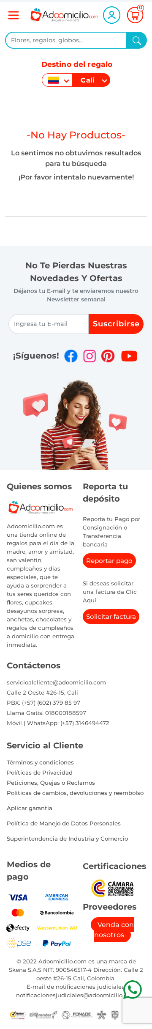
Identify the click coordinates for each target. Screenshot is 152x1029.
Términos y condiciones (40, 762)
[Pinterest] (107, 356)
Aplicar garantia (29, 808)
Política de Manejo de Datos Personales (64, 823)
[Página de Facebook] (71, 356)
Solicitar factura (111, 616)
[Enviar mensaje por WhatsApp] (132, 989)
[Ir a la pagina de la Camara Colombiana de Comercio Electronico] (112, 888)
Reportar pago (109, 561)
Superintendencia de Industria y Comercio (67, 838)
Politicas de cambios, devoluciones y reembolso (75, 792)
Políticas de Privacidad (40, 772)
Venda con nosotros (114, 930)
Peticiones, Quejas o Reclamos (51, 782)
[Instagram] (89, 356)
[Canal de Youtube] (128, 356)
